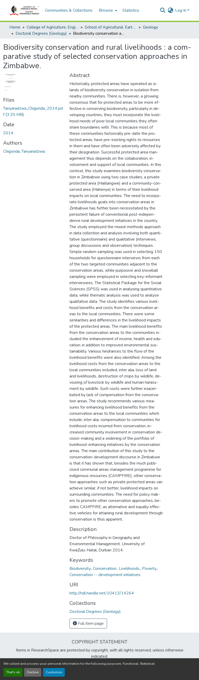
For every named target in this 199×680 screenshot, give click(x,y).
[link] (33, 111)
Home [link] (14, 27)
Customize (54, 672)
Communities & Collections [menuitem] (69, 10)
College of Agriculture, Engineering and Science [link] (53, 27)
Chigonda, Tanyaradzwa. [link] (24, 151)
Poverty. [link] (149, 568)
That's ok (13, 672)
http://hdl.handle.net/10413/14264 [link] (101, 593)
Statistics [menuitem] (130, 10)
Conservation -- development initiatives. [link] (105, 575)
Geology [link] (150, 27)
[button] (24, 10)
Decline (32, 672)
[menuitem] (107, 10)
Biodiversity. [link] (80, 568)
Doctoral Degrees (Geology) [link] (41, 33)
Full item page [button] (90, 623)
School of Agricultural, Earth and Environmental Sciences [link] (111, 27)
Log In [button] (181, 10)
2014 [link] (8, 133)
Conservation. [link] (105, 568)
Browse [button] (106, 10)
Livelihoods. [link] (129, 568)
